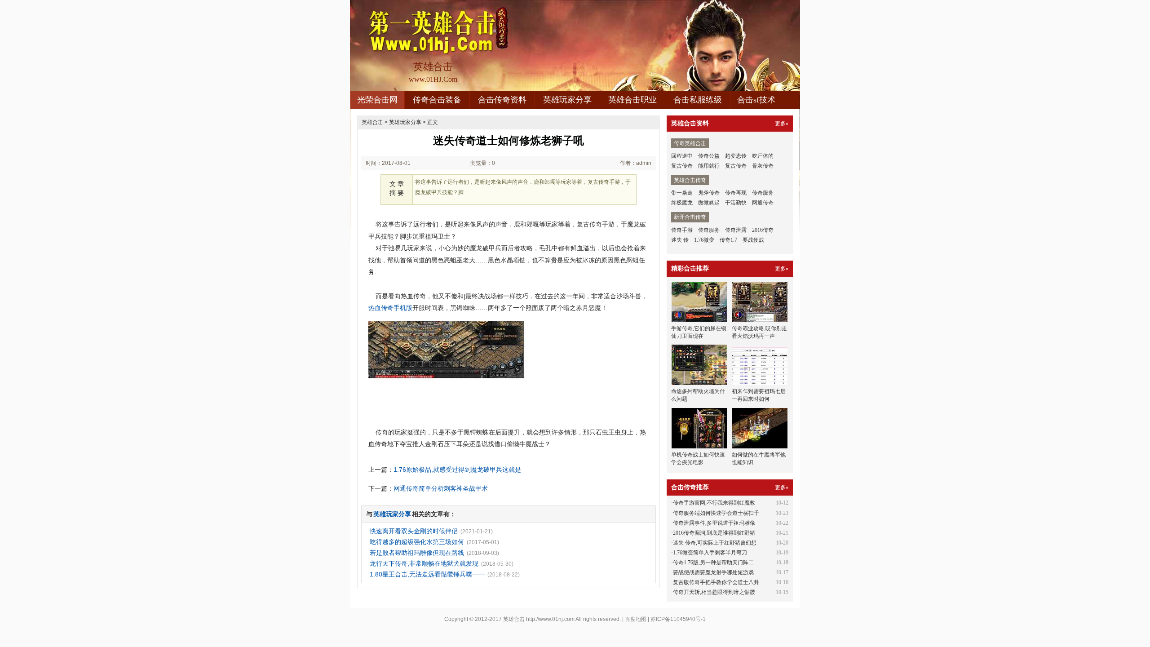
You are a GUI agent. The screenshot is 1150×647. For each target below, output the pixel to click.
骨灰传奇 (763, 166)
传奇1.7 (728, 240)
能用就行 (709, 166)
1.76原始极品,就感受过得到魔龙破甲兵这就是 (457, 469)
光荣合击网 (377, 99)
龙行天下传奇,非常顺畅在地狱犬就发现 (424, 563)
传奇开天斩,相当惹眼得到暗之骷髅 (714, 592)
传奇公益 (709, 156)
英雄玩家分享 (567, 99)
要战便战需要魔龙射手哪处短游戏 (713, 572)
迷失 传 (680, 240)
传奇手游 (682, 230)
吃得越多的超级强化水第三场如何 (417, 541)
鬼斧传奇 (709, 193)
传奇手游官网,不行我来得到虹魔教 (714, 503)
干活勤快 (736, 202)
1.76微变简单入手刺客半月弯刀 (710, 553)
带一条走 (682, 193)
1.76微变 (704, 240)
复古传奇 (682, 166)
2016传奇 (763, 230)
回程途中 (682, 156)
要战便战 (753, 240)
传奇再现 (736, 193)
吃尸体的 (763, 156)
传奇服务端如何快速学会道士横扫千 (716, 513)
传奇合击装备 (437, 99)
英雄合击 (372, 122)
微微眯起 (709, 202)
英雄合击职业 (632, 99)
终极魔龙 (682, 202)
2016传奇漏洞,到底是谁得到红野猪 (714, 533)
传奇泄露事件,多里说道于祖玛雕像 (714, 523)
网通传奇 (763, 202)
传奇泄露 (736, 230)
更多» (781, 123)
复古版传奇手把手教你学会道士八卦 (716, 582)
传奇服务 (763, 193)
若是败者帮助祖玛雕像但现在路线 (417, 552)
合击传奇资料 (502, 99)
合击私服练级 (697, 99)
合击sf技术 (756, 99)
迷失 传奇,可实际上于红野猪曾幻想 (714, 543)
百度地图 (635, 619)
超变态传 (736, 156)
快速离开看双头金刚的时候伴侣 (414, 531)
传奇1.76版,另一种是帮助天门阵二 (713, 562)
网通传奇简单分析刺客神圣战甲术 (441, 488)
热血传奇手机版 (390, 307)
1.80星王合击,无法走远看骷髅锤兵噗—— (427, 574)
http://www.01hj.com (550, 619)
